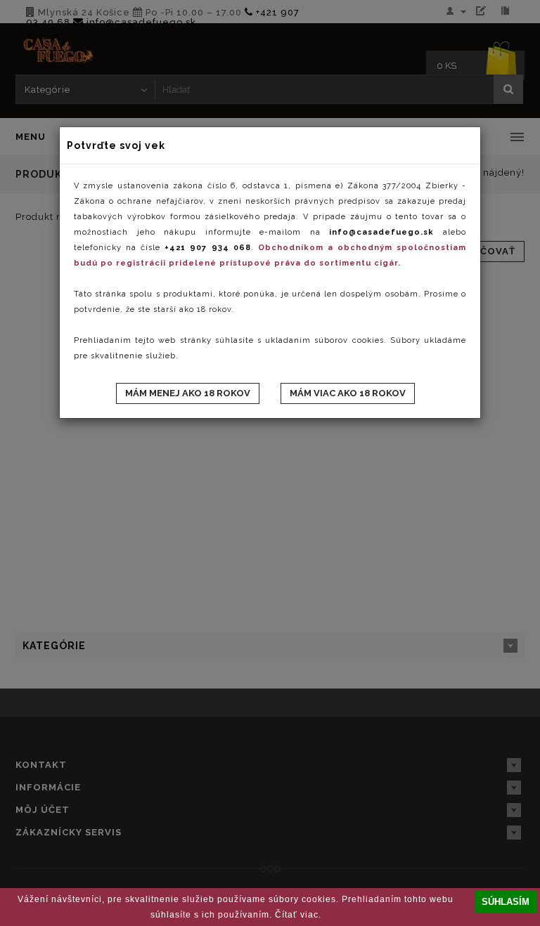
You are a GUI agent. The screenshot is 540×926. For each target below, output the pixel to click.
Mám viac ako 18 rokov (348, 393)
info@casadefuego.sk (381, 232)
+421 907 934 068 (207, 247)
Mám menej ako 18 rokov (187, 393)
